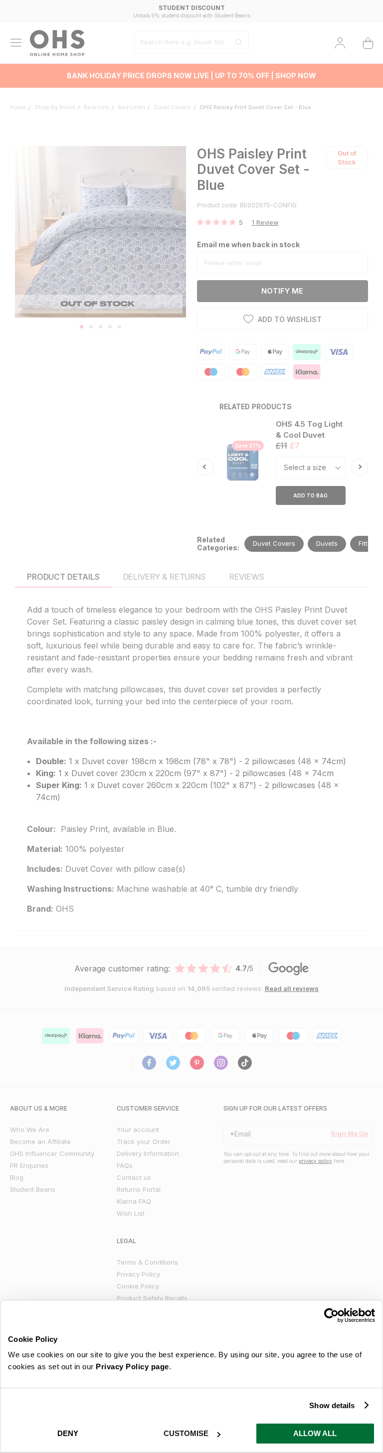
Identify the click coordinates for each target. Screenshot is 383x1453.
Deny (67, 1433)
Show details (332, 1405)
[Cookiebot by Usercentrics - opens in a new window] (331, 1315)
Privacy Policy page (132, 1366)
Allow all (315, 1433)
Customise (186, 1433)
